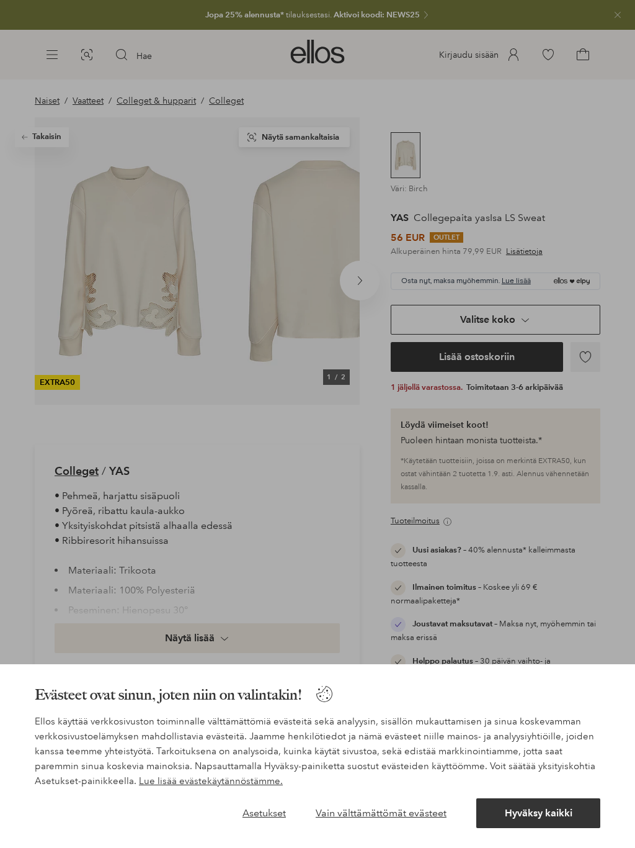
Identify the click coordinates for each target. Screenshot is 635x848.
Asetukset (264, 813)
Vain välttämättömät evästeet (381, 813)
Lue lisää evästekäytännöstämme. (211, 781)
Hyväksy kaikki (538, 813)
